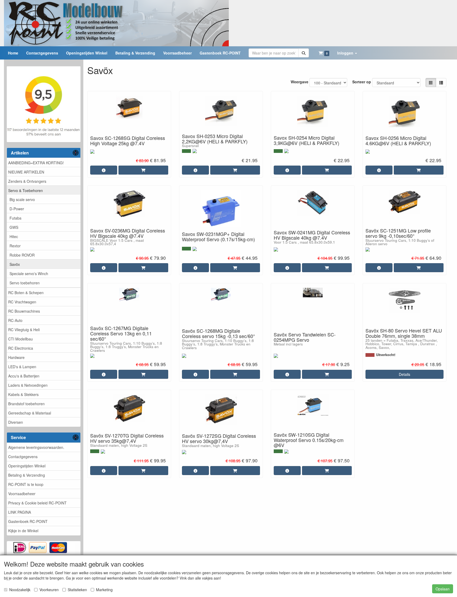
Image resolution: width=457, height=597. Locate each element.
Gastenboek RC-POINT (28, 521)
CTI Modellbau (20, 338)
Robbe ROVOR (22, 255)
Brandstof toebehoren (26, 403)
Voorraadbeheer (21, 493)
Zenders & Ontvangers (27, 181)
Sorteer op (361, 81)
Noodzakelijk (19, 589)
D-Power (17, 208)
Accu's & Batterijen (23, 376)
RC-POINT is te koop (25, 484)
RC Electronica (20, 348)
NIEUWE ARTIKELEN (26, 172)
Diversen (15, 422)
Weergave (299, 81)
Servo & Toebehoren (25, 190)
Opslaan (443, 588)
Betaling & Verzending (26, 475)
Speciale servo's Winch (29, 273)
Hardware (16, 357)
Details (404, 374)
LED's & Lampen (22, 366)
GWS (14, 227)
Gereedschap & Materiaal (29, 413)
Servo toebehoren (25, 282)
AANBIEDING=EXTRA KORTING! (36, 162)
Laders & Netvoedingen (28, 385)
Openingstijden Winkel (26, 465)
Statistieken (77, 589)
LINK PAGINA (19, 512)
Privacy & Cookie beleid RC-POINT (37, 502)
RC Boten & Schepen (26, 292)
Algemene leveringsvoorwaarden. (36, 447)
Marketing (104, 589)
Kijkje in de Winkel (23, 530)
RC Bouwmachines (24, 311)
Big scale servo (22, 199)
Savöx (15, 264)
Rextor (15, 245)
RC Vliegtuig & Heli (24, 329)
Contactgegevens (23, 456)
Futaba (15, 218)
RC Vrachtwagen (22, 301)
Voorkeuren (49, 589)
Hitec (14, 236)
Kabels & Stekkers (23, 394)
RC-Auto (15, 320)
